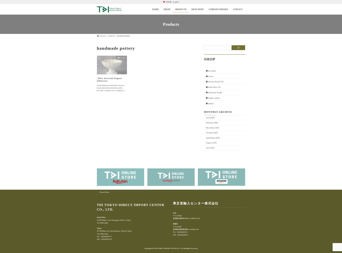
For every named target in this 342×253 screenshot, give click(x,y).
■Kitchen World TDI (215, 81)
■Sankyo (210, 103)
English (176, 2)
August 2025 (211, 143)
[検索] (238, 47)
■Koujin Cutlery (213, 98)
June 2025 (210, 148)
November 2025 (212, 128)
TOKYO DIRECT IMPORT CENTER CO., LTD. (168, 248)
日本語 (168, 2)
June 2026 (210, 117)
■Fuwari (209, 76)
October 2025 (212, 133)
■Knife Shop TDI (213, 87)
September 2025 (213, 138)
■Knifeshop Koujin (214, 92)
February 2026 (212, 122)
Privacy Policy (104, 192)
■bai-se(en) (211, 71)
